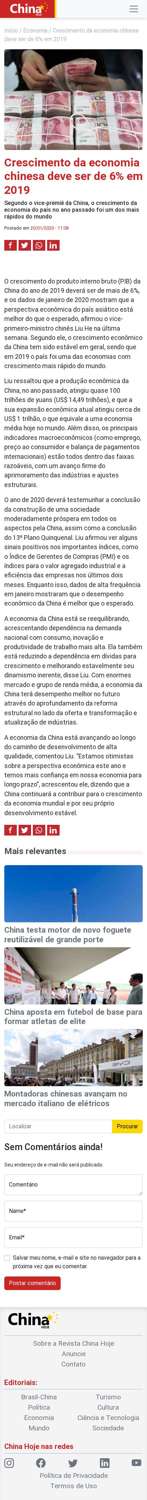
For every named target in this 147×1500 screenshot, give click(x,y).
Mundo (39, 1428)
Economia (35, 30)
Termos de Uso (73, 1486)
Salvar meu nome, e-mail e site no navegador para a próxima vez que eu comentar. (77, 1262)
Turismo (108, 1397)
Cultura (108, 1407)
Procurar (127, 1126)
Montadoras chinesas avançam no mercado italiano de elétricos (65, 1098)
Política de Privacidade (74, 1475)
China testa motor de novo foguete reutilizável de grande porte (67, 934)
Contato (73, 1364)
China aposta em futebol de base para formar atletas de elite (73, 1016)
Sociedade (108, 1428)
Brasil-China (39, 1397)
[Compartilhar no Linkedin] (53, 245)
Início (11, 30)
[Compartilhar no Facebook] (10, 245)
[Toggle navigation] (133, 9)
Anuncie (74, 1354)
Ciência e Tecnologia (108, 1418)
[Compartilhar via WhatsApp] (39, 245)
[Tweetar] (25, 245)
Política (39, 1407)
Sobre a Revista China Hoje (73, 1343)
